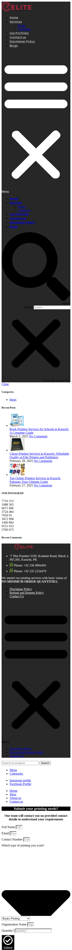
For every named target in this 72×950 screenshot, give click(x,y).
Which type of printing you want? (23, 845)
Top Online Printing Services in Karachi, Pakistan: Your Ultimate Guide (35, 479)
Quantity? (8, 930)
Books (22, 25)
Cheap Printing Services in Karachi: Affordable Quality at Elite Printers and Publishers (39, 455)
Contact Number (12, 839)
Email (6, 833)
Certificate (24, 29)
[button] (36, 122)
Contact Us (17, 596)
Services (16, 22)
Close (5, 384)
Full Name (9, 827)
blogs (13, 399)
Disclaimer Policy (22, 41)
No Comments (38, 436)
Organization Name (14, 924)
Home (14, 18)
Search (28, 307)
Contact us (18, 37)
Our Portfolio (19, 33)
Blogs (14, 46)
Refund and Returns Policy (27, 592)
